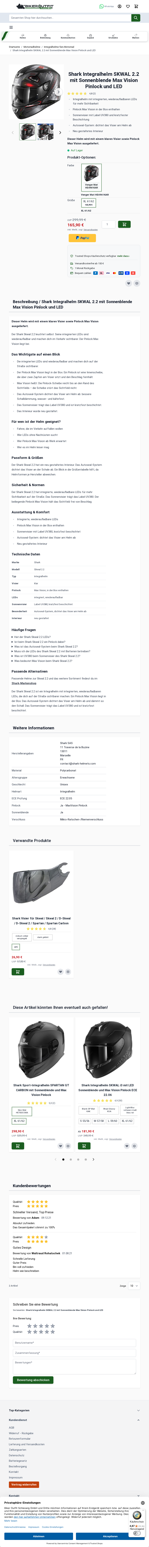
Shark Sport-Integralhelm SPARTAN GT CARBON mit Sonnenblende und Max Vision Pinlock (41, 1090)
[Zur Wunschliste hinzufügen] (128, 283)
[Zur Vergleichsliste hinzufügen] (136, 283)
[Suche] (135, 18)
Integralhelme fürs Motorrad (59, 47)
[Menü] (143, 1511)
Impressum (16, 1477)
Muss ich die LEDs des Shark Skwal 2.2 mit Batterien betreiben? (52, 651)
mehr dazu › (123, 256)
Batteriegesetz (18, 1460)
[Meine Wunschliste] (128, 6)
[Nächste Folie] (93, 1159)
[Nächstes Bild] (59, 92)
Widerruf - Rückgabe (21, 1433)
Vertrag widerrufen (24, 1484)
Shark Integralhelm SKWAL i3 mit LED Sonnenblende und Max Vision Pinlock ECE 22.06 (107, 1090)
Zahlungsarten (17, 1449)
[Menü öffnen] (11, 27)
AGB (11, 1427)
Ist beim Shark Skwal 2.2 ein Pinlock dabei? (39, 642)
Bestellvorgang (18, 1466)
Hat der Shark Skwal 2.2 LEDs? (32, 637)
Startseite (14, 47)
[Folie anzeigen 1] (63, 1159)
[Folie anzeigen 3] (78, 1159)
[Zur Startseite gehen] (35, 6)
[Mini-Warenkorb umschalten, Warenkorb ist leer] (136, 6)
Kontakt (14, 1472)
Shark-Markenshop (24, 683)
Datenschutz (16, 1455)
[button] (103, 94)
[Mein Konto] (120, 6)
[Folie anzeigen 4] (85, 1159)
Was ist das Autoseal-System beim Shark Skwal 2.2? (46, 646)
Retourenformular (20, 1438)
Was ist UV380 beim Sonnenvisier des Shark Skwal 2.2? (47, 656)
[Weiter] (60, 133)
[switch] (137, 1533)
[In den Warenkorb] (124, 224)
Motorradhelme (32, 47)
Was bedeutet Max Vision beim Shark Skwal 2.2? (43, 661)
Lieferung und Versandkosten (27, 1444)
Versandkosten (91, 230)
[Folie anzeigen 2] (70, 1159)
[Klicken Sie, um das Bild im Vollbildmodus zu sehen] (36, 92)
